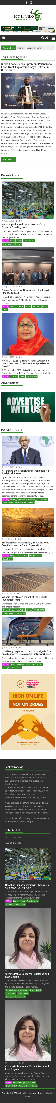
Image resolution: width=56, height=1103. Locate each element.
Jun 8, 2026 (8, 593)
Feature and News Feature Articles (29, 664)
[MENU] (53, 38)
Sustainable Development (12, 244)
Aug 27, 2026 (9, 467)
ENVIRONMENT (35, 990)
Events (12, 241)
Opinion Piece (8, 613)
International (10, 993)
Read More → (9, 159)
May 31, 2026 (9, 648)
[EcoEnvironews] (3, 37)
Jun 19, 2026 (8, 539)
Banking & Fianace (16, 306)
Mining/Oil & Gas (35, 555)
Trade (19, 668)
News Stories (7, 559)
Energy (12, 499)
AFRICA (5, 241)
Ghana (19, 241)
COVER (27, 306)
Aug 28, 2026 (12, 970)
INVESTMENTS (32, 376)
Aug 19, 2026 (9, 286)
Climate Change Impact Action (14, 610)
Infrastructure (42, 499)
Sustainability (20, 613)
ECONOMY (36, 306)
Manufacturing (29, 241)
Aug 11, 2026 (9, 357)
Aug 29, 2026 (9, 221)
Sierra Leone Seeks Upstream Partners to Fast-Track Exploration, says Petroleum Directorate (26, 67)
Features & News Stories (26, 499)
